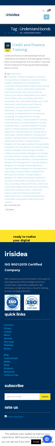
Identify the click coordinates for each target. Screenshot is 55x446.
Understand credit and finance (18, 190)
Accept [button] (36, 441)
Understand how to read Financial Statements (24, 196)
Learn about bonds (13, 92)
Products (8, 368)
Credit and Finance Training (28, 47)
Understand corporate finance (35, 187)
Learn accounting (25, 98)
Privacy (7, 328)
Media (7, 361)
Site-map (9, 341)
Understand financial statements (26, 193)
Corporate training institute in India (20, 86)
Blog (6, 354)
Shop (6, 364)
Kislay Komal (15, 73)
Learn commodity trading (26, 101)
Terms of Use (11, 375)
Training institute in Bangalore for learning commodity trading (27, 150)
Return (7, 348)
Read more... (10, 210)
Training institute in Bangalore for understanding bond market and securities (25, 177)
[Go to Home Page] (6, 33)
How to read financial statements (30, 89)
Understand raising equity (16, 199)
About (7, 335)
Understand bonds (28, 183)
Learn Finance (22, 104)
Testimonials (11, 358)
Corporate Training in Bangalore (21, 77)
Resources (9, 371)
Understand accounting (24, 180)
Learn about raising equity (23, 95)
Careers (8, 331)
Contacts (9, 324)
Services (8, 338)
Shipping (8, 345)
